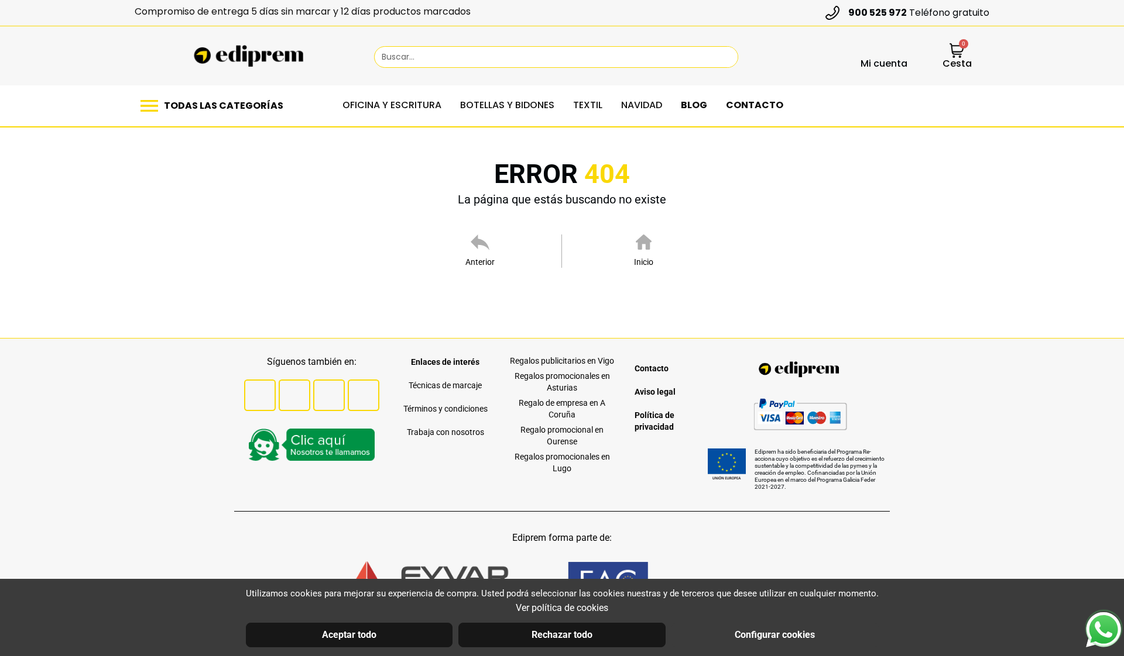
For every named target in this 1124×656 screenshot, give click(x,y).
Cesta (957, 63)
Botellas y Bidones (507, 105)
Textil (587, 105)
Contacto (754, 105)
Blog (694, 105)
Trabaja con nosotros (445, 432)
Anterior (480, 262)
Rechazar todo (562, 634)
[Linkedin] (363, 395)
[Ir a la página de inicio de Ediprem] (248, 56)
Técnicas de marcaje (445, 385)
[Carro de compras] (956, 51)
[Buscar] (724, 57)
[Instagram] (329, 395)
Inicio (643, 262)
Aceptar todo (349, 634)
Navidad (641, 105)
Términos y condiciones (445, 408)
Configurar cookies (775, 634)
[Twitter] (294, 395)
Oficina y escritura (391, 105)
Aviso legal (655, 391)
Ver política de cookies (562, 607)
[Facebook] (260, 395)
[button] (214, 105)
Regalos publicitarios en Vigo (562, 360)
